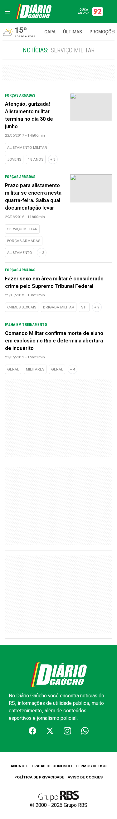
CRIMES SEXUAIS (21, 307)
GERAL (13, 369)
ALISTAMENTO (19, 252)
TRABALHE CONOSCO (52, 766)
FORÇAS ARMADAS (23, 241)
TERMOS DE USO (91, 766)
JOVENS (14, 159)
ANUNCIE (19, 766)
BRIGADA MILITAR (58, 307)
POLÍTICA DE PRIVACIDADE (39, 777)
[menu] (7, 11)
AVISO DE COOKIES (85, 777)
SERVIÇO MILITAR (22, 229)
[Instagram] (67, 730)
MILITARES (35, 369)
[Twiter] (50, 730)
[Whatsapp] (85, 730)
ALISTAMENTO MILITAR (27, 147)
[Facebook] (32, 730)
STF (84, 307)
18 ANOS (35, 159)
